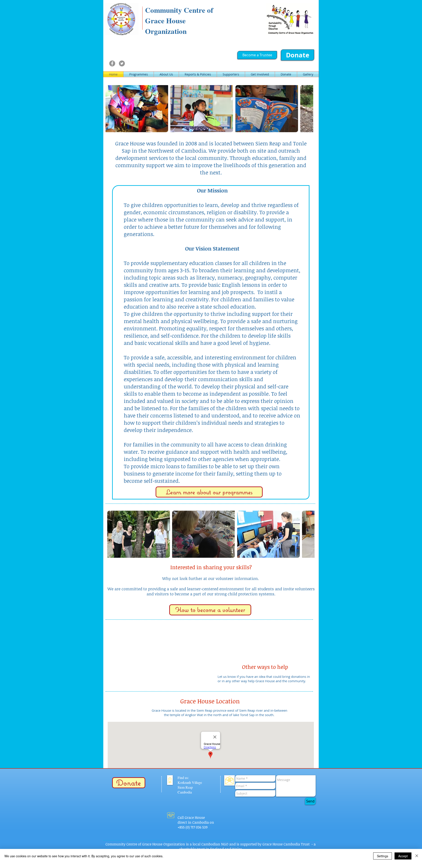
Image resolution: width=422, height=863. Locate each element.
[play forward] (307, 108)
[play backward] (111, 108)
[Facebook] (112, 63)
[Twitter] (122, 63)
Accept (403, 856)
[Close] (416, 855)
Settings (382, 856)
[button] (137, 108)
